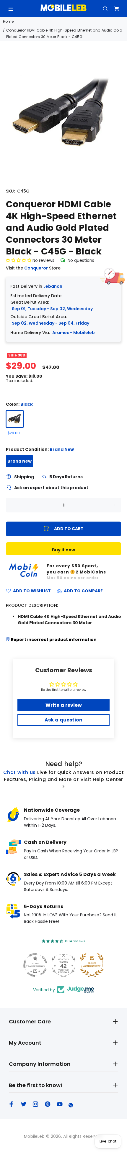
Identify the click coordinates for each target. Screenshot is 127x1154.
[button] (19, 260)
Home (8, 21)
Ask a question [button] (63, 719)
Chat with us (19, 772)
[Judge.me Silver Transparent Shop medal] (35, 965)
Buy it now (63, 550)
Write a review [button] (63, 705)
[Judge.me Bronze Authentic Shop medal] (92, 965)
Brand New (19, 461)
